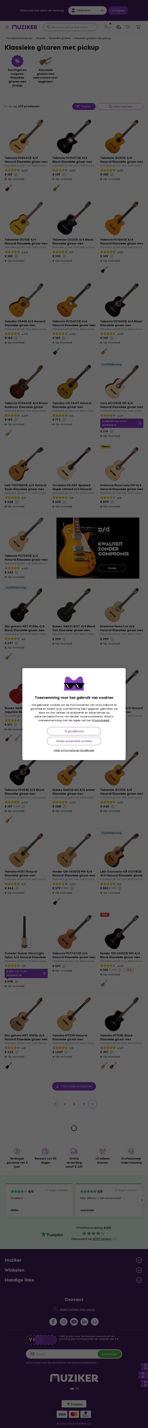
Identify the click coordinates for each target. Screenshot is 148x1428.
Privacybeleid (100, 720)
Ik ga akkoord (74, 731)
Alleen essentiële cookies (74, 741)
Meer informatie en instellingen (74, 750)
